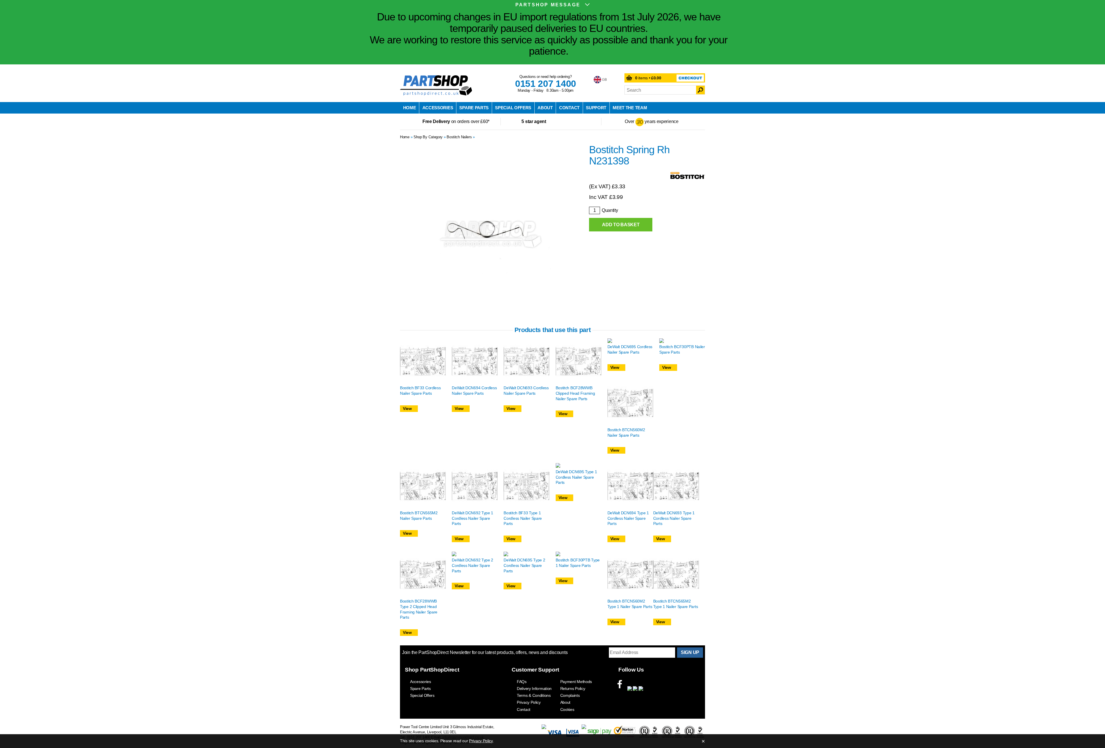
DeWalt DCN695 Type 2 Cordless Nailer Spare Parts (524, 565)
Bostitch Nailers (459, 137)
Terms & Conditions (534, 695)
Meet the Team (630, 107)
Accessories (437, 107)
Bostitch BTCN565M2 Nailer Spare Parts (419, 516)
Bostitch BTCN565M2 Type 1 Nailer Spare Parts (675, 604)
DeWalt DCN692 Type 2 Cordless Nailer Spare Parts (472, 565)
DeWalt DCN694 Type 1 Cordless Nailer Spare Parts (628, 518)
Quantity (610, 210)
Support (596, 107)
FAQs (522, 681)
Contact (569, 107)
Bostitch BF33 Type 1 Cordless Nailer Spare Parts (523, 518)
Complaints (570, 695)
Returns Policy (572, 688)
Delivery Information (534, 688)
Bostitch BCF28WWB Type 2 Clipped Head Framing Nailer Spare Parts (418, 609)
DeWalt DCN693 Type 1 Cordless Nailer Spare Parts (674, 518)
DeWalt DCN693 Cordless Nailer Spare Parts (526, 390)
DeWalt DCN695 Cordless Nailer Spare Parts (629, 349)
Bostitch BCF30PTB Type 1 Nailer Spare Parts (578, 563)
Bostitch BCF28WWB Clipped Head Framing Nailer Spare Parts (575, 393)
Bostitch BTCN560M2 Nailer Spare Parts (626, 432)
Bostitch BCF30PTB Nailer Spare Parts (682, 349)
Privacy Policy (529, 702)
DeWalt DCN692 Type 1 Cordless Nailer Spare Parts (472, 518)
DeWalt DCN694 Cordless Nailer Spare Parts (474, 390)
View (407, 408)
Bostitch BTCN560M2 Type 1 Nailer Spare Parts (629, 604)
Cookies (567, 709)
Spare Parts (474, 107)
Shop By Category (428, 137)
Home (409, 107)
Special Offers (513, 107)
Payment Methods (576, 681)
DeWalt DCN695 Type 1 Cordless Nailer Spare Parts (576, 477)
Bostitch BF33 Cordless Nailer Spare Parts (420, 390)
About (545, 107)
